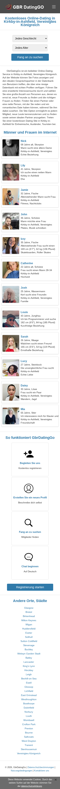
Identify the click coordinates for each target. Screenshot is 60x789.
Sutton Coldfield (28, 641)
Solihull (28, 637)
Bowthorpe (28, 703)
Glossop (28, 687)
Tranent (29, 745)
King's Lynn (29, 666)
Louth (29, 716)
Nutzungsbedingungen (21, 770)
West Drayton (29, 741)
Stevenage (28, 645)
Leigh (29, 674)
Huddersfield (29, 628)
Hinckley (28, 670)
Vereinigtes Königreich (28, 753)
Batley (29, 657)
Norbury (28, 711)
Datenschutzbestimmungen (41, 767)
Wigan (29, 624)
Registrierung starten (30, 587)
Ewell (29, 682)
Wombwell (28, 720)
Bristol (29, 612)
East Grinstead (29, 695)
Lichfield (28, 691)
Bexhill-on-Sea (28, 678)
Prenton (29, 728)
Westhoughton (28, 699)
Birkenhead (29, 616)
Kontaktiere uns (41, 770)
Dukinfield (29, 707)
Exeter (28, 632)
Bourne (29, 732)
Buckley (29, 649)
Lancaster (29, 662)
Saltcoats (29, 736)
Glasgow (28, 608)
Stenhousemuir (29, 749)
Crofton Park (29, 724)
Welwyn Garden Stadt (28, 653)
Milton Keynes (28, 620)
